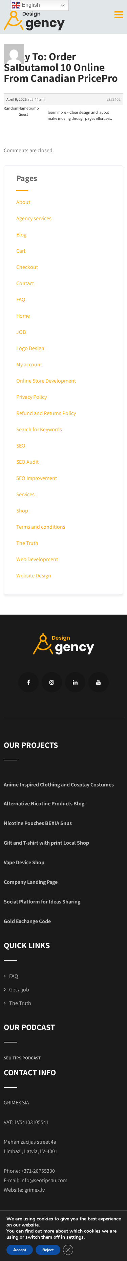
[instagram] (52, 682)
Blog (21, 234)
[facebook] (28, 682)
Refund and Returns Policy (46, 413)
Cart (20, 250)
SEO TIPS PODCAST (22, 1058)
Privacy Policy (31, 396)
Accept (19, 1250)
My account (29, 364)
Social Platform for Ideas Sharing (42, 901)
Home (23, 315)
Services (25, 494)
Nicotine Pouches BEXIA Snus (38, 823)
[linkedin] (75, 682)
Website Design (33, 575)
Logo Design (30, 348)
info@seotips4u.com (43, 1180)
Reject (48, 1250)
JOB (21, 332)
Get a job (19, 989)
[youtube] (98, 682)
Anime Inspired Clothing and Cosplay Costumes (59, 784)
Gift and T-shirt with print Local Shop (46, 842)
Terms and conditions (40, 526)
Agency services (33, 218)
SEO (20, 445)
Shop (22, 510)
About (23, 202)
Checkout (27, 267)
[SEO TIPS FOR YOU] (34, 19)
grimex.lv (34, 1189)
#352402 (113, 99)
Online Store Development (46, 380)
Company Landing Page (31, 882)
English (30, 5)
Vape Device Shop (24, 862)
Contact (25, 283)
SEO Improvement (36, 478)
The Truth (27, 543)
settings (75, 1237)
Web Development (37, 559)
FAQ (20, 299)
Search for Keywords (39, 429)
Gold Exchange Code (27, 921)
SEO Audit (27, 461)
